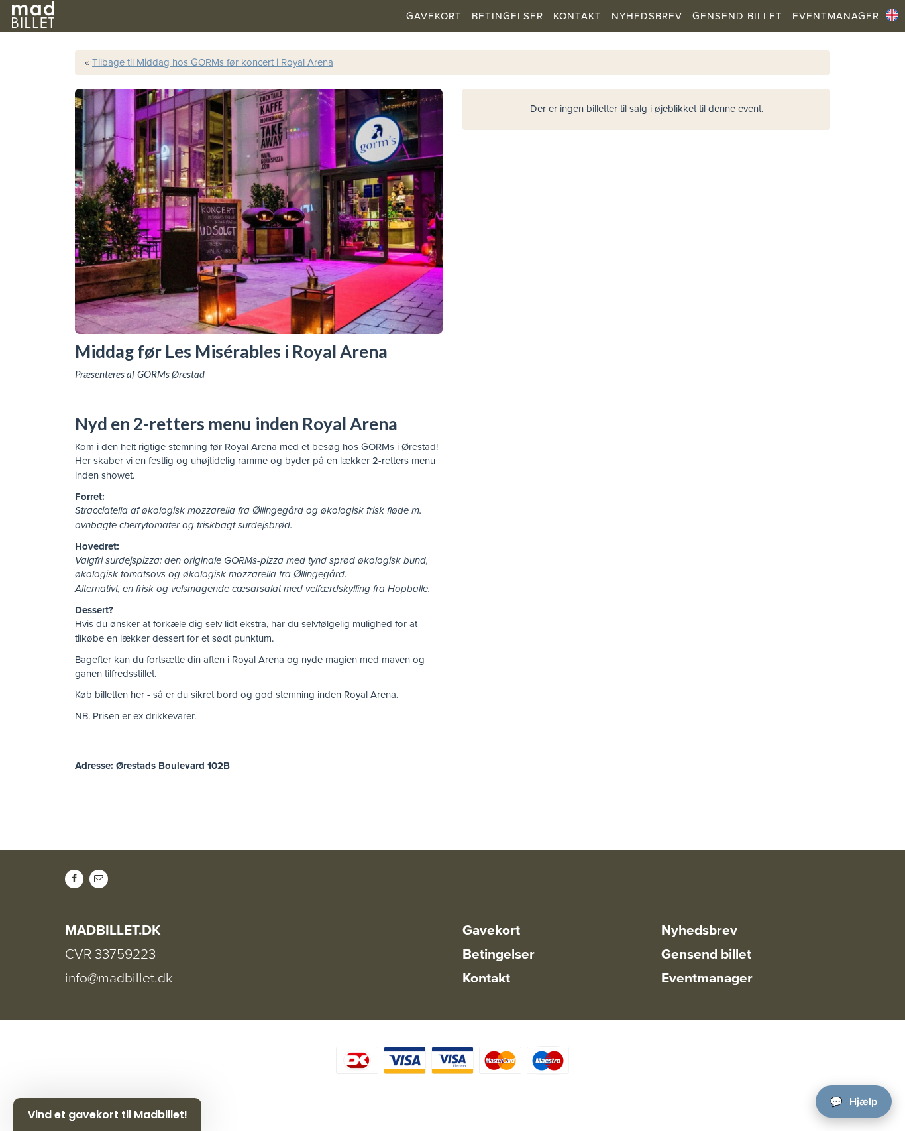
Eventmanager (707, 978)
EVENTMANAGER (835, 16)
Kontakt (486, 978)
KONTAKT (577, 16)
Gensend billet (706, 954)
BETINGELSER (507, 16)
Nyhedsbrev (699, 930)
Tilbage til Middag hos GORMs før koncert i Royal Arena (212, 62)
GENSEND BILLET (737, 16)
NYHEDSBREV (647, 16)
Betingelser (498, 954)
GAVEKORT (434, 16)
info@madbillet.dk (119, 978)
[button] (107, 1114)
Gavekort (491, 930)
